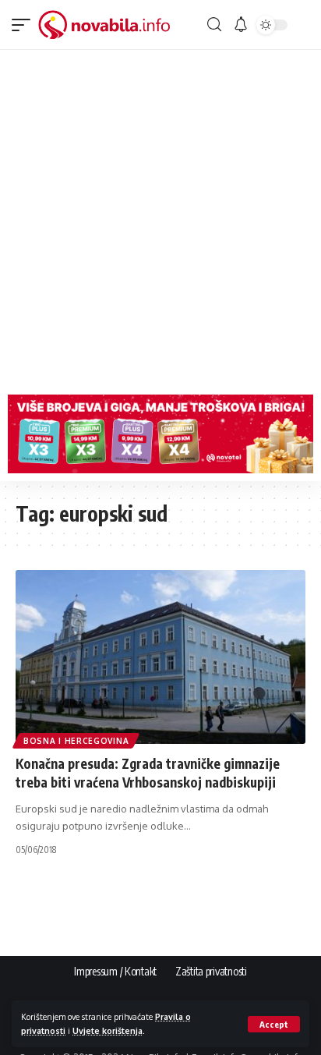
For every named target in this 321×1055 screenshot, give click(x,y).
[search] (214, 24)
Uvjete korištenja (107, 1030)
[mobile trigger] (25, 25)
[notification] (241, 25)
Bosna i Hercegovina (76, 740)
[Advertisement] (160, 218)
